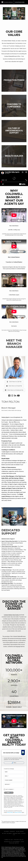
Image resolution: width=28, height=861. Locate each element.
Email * (7, 776)
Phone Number (8, 780)
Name (6, 771)
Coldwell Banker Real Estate (11, 615)
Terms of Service (18, 812)
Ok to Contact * (10, 789)
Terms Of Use (8, 839)
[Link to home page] (8, 2)
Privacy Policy (10, 812)
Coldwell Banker (9, 831)
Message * (7, 784)
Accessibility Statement (12, 841)
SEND (8, 792)
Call (15, 762)
